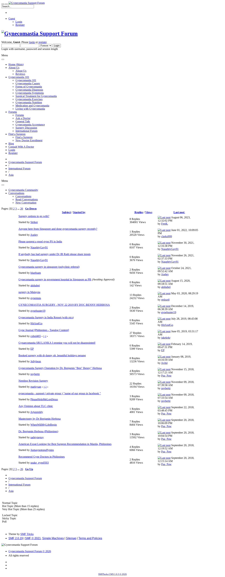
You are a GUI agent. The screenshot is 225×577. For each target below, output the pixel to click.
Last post (179, 212)
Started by (79, 212)
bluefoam (35, 272)
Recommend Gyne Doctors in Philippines (41, 456)
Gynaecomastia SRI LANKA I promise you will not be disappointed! (56, 342)
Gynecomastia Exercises (29, 99)
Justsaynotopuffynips (42, 449)
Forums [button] (12, 111)
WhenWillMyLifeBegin (43, 424)
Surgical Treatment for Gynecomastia (36, 96)
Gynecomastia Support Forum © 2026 (29, 551)
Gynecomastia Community (23, 189)
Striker (34, 222)
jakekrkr (165, 337)
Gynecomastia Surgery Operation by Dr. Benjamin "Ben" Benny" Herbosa (60, 368)
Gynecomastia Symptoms (29, 92)
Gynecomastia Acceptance (30, 124)
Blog (11, 143)
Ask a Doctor (22, 118)
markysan (35, 386)
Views (148, 212)
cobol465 (35, 336)
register (42, 42)
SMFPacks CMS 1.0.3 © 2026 (112, 574)
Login (18, 21)
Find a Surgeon (24, 137)
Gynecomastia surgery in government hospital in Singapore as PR (54, 279)
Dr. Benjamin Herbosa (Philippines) (38, 431)
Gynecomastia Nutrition (28, 102)
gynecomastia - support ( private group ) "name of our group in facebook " (59, 393)
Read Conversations (26, 199)
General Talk (22, 121)
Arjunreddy (36, 412)
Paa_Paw (166, 375)
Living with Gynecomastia (30, 108)
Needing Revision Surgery (33, 380)
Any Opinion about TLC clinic (35, 406)
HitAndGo (36, 323)
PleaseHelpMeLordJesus (44, 399)
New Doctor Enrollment (28, 140)
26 (21, 208)
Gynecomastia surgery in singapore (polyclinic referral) (48, 266)
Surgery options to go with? (33, 216)
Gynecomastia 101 (25, 80)
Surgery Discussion (26, 127)
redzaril (165, 299)
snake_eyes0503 (39, 462)
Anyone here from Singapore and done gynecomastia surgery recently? (57, 228)
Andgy (34, 234)
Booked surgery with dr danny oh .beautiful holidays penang (52, 355)
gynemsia (35, 298)
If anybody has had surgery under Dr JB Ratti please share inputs (54, 254)
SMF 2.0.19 (15, 538)
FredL (164, 223)
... (18, 208)
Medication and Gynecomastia (32, 105)
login (32, 42)
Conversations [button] (16, 193)
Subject (66, 212)
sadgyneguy (37, 437)
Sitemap (71, 538)
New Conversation (25, 202)
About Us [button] (13, 67)
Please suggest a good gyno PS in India (40, 241)
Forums (19, 115)
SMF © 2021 (33, 538)
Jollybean (35, 361)
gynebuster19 (37, 310)
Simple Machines (53, 538)
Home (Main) (16, 64)
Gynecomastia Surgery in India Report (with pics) (46, 317)
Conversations (23, 196)
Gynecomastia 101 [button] (18, 77)
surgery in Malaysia (29, 292)
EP (32, 348)
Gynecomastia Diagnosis (29, 89)
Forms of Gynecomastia (28, 86)
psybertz (35, 374)
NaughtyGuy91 (39, 247)
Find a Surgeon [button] (16, 134)
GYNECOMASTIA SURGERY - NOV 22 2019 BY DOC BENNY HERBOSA (64, 304)
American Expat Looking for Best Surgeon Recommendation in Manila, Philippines (64, 444)
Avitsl (164, 362)
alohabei (35, 285)
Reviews (20, 73)
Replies (138, 212)
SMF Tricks (27, 534)
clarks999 (166, 236)
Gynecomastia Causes (27, 83)
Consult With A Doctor (21, 146)
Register (20, 24)
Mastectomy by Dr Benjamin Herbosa (39, 418)
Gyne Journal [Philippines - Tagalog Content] (43, 330)
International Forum (26, 130)
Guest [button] (11, 18)
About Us (20, 70)
